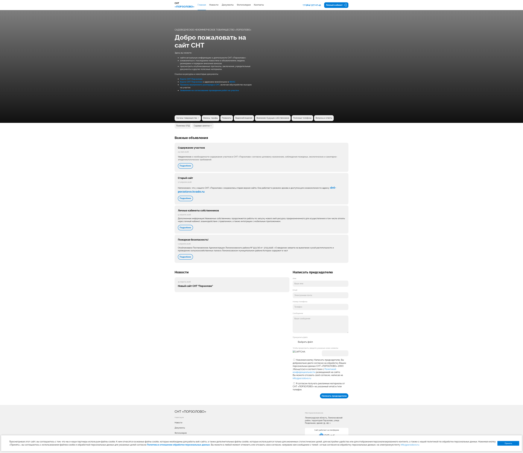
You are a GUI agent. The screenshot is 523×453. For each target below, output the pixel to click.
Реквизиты (226, 118)
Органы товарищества (186, 118)
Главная (202, 5)
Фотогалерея (244, 5)
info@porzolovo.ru (302, 378)
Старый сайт (185, 178)
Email (295, 290)
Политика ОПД (183, 126)
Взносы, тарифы (210, 118)
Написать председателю (334, 396)
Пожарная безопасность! (193, 239)
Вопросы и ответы (324, 118)
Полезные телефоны (302, 118)
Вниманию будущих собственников (272, 118)
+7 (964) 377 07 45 (312, 5)
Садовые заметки (202, 126)
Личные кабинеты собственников (198, 210)
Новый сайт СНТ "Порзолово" (195, 286)
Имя (294, 278)
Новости (213, 5)
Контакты (259, 5)
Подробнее (185, 166)
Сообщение (298, 313)
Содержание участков (191, 147)
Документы (228, 5)
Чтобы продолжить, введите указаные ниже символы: (315, 348)
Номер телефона (300, 302)
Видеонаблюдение (243, 118)
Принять (508, 443)
